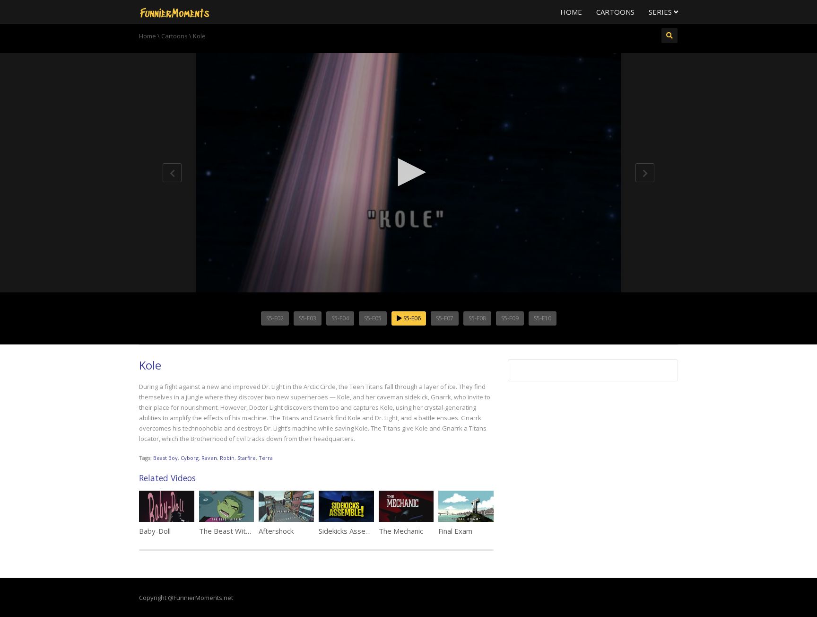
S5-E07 (444, 318)
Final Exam (455, 531)
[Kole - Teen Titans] (174, 12)
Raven (209, 457)
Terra (266, 457)
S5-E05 (373, 318)
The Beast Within (227, 531)
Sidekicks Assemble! (351, 531)
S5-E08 (477, 318)
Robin (227, 457)
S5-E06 (411, 318)
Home (571, 12)
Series (661, 12)
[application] (408, 172)
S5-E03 (307, 318)
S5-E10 (542, 318)
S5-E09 (510, 318)
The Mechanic (401, 531)
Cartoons (615, 12)
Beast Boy (165, 457)
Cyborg (190, 457)
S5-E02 (275, 318)
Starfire (246, 457)
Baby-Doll (155, 531)
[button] (408, 172)
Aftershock (276, 531)
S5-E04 (340, 318)
